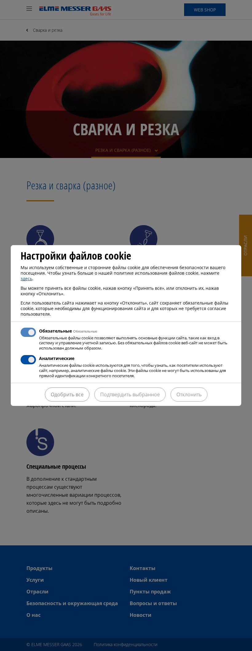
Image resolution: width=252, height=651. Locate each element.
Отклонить (189, 394)
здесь (26, 278)
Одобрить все (67, 394)
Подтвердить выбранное (130, 394)
